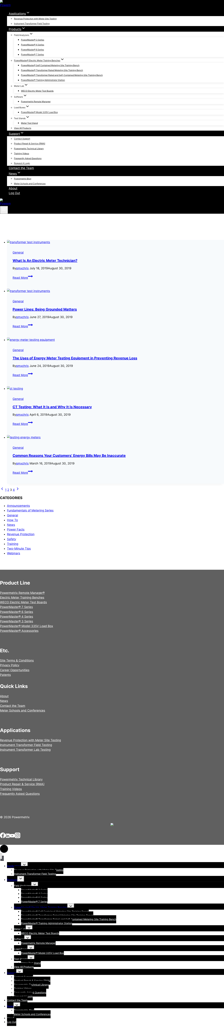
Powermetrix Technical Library (29, 148)
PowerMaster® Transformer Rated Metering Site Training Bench (52, 70)
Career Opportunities (14, 670)
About (13, 188)
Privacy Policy (9, 665)
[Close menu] (1, 856)
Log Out (14, 193)
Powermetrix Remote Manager (36, 101)
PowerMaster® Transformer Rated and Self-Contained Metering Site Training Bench (62, 75)
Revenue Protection (20, 534)
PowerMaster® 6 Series (32, 49)
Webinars (13, 553)
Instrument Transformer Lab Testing (25, 749)
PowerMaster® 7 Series (32, 54)
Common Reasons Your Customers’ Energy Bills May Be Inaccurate (69, 455)
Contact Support (22, 138)
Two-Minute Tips (19, 548)
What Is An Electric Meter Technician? (45, 260)
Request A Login (22, 163)
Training (12, 544)
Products (12, 879)
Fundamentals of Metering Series (30, 510)
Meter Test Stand (29, 123)
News (11, 525)
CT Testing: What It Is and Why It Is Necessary (52, 407)
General (18, 252)
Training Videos (21, 153)
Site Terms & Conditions (17, 660)
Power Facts (15, 529)
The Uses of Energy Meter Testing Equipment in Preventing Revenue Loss (75, 358)
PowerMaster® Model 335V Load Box (39, 112)
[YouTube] (12, 837)
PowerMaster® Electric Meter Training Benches (40, 907)
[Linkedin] (8, 837)
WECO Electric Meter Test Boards (37, 91)
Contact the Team (21, 168)
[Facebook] (3, 837)
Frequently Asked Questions (27, 158)
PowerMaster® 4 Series (32, 44)
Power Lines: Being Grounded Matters (45, 309)
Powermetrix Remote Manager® (22, 593)
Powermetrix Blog (22, 178)
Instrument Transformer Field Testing (32, 23)
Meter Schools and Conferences (30, 183)
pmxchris (22, 268)
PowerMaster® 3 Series (32, 39)
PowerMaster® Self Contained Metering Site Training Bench (50, 65)
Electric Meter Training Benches (22, 597)
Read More (23, 277)
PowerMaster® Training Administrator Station (43, 80)
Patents (5, 675)
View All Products (22, 128)
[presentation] (115, 242)
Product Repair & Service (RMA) (29, 143)
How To (12, 520)
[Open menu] (4, 210)
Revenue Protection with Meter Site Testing (35, 18)
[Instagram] (17, 837)
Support (11, 972)
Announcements (18, 505)
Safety (11, 539)
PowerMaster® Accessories (19, 630)
